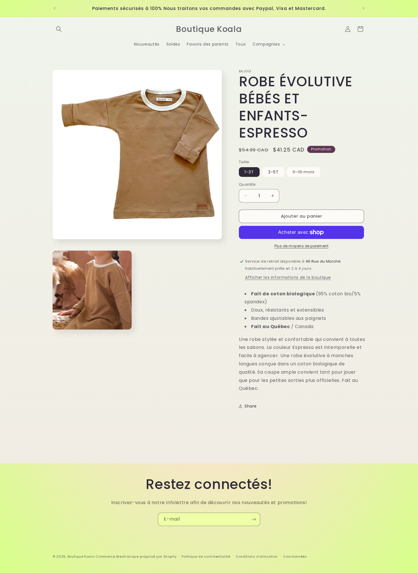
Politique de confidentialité (206, 556)
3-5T (273, 172)
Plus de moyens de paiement (301, 245)
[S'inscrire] (253, 519)
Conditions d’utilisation (257, 556)
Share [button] (251, 406)
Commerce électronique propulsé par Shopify (136, 556)
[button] (59, 29)
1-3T (249, 172)
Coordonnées (295, 556)
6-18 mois (306, 173)
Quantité (247, 184)
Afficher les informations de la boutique (288, 277)
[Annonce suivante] (363, 8)
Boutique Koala (81, 556)
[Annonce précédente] (54, 8)
